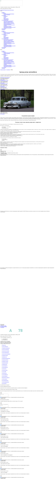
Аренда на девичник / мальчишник (9, 23)
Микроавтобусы (6, 19)
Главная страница (3, 69)
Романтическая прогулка (7, 42)
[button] (28, 10)
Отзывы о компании (7, 14)
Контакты (3, 29)
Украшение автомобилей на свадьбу (9, 24)
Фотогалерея (4, 28)
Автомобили (4, 15)
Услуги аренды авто (5, 20)
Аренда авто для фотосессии (8, 21)
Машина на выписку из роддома (9, 22)
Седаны (5, 35)
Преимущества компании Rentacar (9, 32)
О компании (4, 31)
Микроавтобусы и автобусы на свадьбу (9, 27)
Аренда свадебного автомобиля (8, 39)
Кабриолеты (6, 16)
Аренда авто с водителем (7, 46)
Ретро (5, 17)
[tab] (28, 341)
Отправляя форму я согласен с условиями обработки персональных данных (12, 397)
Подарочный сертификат (7, 26)
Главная (3, 12)
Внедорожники (6, 18)
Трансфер (5, 25)
